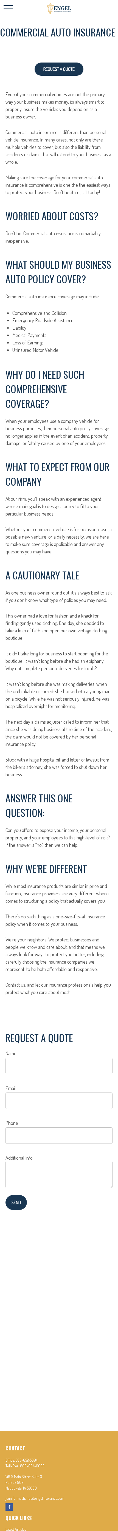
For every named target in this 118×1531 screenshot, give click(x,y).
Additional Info (19, 1158)
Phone (11, 1123)
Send (16, 1202)
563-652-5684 (27, 1460)
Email (10, 1088)
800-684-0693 (32, 1466)
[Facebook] (9, 1507)
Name (10, 1053)
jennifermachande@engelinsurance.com (34, 1498)
